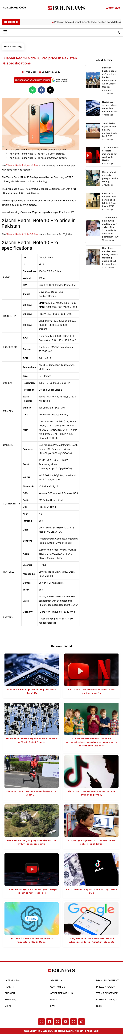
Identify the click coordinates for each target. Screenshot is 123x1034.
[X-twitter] (57, 1021)
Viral (8, 1006)
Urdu (53, 999)
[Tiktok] (81, 1021)
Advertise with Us (61, 993)
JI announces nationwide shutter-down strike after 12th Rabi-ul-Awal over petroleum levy (110, 227)
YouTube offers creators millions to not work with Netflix (110, 154)
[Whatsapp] (41, 1021)
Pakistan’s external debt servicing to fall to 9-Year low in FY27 (109, 199)
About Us (56, 980)
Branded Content (107, 980)
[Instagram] (73, 1021)
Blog (99, 1006)
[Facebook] (49, 1021)
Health (9, 986)
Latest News (12, 980)
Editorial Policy (106, 999)
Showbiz (10, 993)
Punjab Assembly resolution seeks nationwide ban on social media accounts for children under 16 (91, 742)
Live (52, 1006)
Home (6, 46)
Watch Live (113, 8)
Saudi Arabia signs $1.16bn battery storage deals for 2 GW (109, 129)
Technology (16, 46)
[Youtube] (65, 1021)
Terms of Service (107, 993)
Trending (10, 999)
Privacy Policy (105, 986)
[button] (32, 90)
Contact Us (57, 986)
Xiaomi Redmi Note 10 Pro (22, 165)
